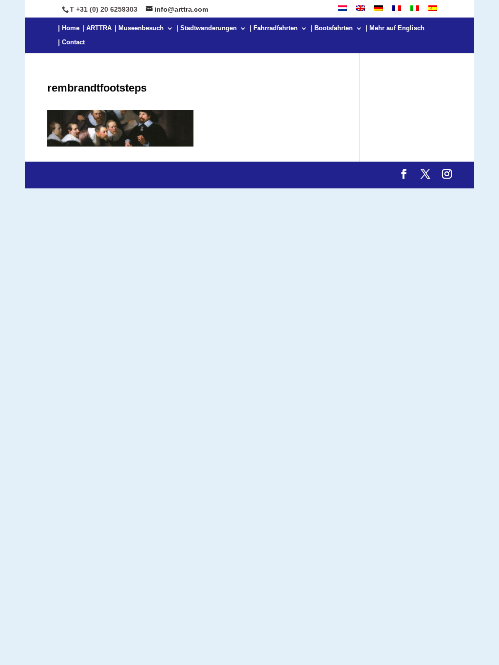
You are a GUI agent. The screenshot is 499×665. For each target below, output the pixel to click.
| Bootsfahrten (331, 28)
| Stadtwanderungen (206, 28)
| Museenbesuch (139, 28)
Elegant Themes (123, 175)
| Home (68, 28)
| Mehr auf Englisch (394, 28)
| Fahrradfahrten (274, 28)
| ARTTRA (97, 28)
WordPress (223, 175)
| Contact (71, 42)
